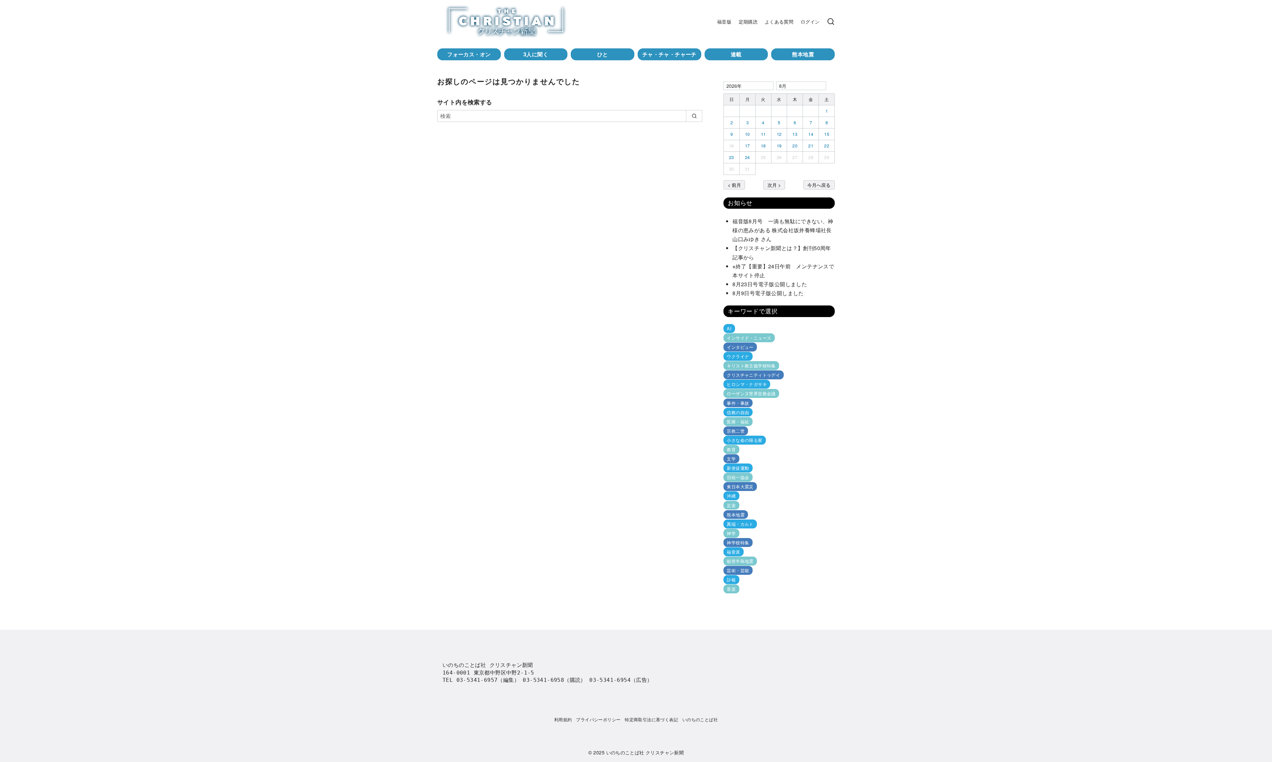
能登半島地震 (740, 561)
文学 (731, 459)
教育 (731, 449)
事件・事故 (738, 403)
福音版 (724, 21)
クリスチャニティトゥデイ (753, 375)
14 (810, 134)
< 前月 (734, 184)
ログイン (810, 21)
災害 (731, 505)
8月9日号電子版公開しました (768, 293)
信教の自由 (738, 412)
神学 (731, 533)
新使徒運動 (738, 468)
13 (794, 134)
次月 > (774, 184)
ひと (602, 54)
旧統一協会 (738, 477)
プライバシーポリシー (598, 719)
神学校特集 (738, 542)
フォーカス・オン (469, 54)
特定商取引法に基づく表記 (651, 719)
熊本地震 (803, 54)
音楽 (731, 589)
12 (779, 134)
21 (810, 145)
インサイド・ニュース (749, 338)
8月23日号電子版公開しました (769, 284)
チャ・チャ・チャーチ (669, 54)
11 (763, 134)
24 (747, 157)
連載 (736, 54)
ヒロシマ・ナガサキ (747, 384)
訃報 (731, 579)
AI (729, 328)
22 (826, 145)
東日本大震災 (740, 486)
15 (826, 134)
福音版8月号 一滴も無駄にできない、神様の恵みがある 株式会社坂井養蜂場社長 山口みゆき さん (784, 230)
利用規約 (563, 719)
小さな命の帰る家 (744, 440)
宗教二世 (736, 431)
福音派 (733, 552)
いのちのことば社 (700, 719)
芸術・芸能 (738, 570)
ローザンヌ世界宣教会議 (751, 393)
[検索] (831, 21)
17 (747, 145)
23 (731, 157)
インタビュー (740, 347)
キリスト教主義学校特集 (751, 365)
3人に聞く (535, 54)
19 (779, 145)
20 (794, 145)
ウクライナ (738, 356)
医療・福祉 (738, 421)
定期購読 (748, 21)
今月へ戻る (818, 184)
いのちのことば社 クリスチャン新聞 (645, 752)
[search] (694, 116)
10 (747, 134)
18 (763, 145)
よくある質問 (779, 21)
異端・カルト (740, 524)
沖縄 (731, 496)
